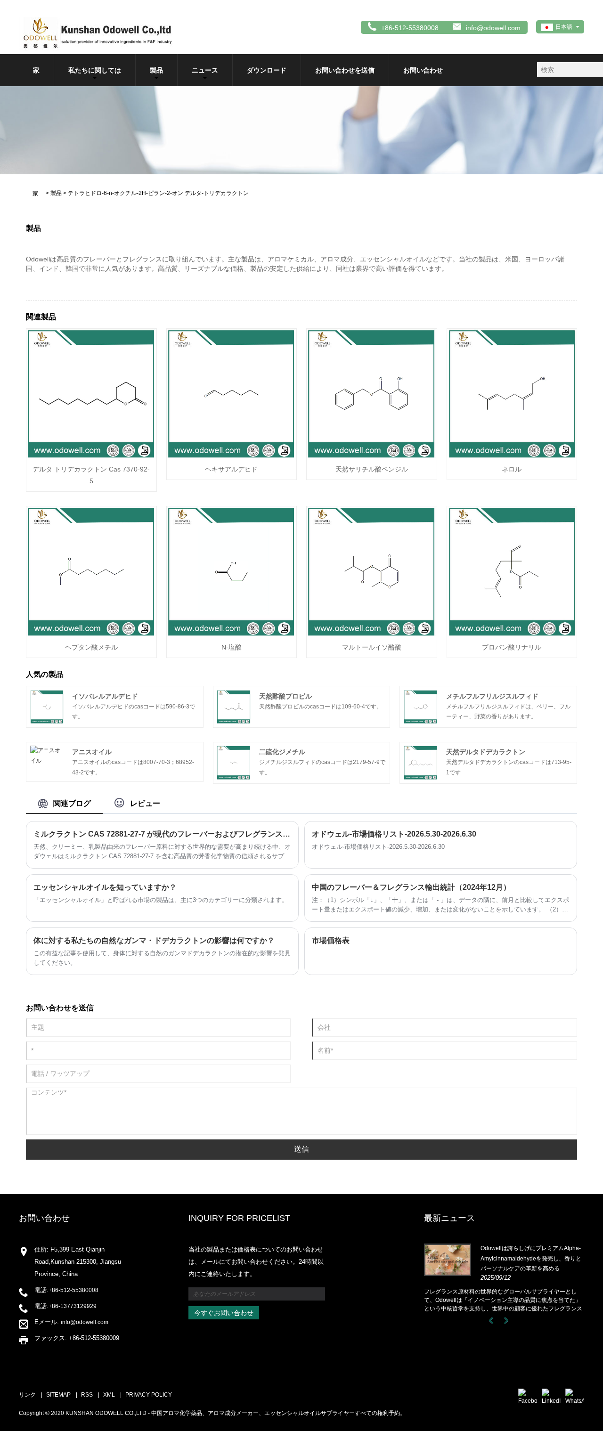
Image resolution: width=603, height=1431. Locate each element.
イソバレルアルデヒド (105, 696)
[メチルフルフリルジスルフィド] (421, 706)
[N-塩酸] (232, 571)
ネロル (512, 469)
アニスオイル (92, 752)
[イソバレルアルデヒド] (47, 706)
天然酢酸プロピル (285, 696)
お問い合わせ (423, 70)
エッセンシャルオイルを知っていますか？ (105, 887)
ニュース (205, 70)
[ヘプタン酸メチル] (91, 571)
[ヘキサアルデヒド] (232, 393)
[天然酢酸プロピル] (234, 706)
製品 (156, 70)
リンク (27, 1394)
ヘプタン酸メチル (91, 647)
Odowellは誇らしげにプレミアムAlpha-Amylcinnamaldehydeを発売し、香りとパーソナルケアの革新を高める (531, 1258)
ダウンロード (266, 70)
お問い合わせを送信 (345, 70)
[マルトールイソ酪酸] (372, 571)
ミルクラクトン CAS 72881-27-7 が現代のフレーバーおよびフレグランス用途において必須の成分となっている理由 (162, 834)
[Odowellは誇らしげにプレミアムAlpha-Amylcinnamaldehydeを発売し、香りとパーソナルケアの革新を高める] (447, 1259)
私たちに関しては (94, 70)
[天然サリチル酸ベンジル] (372, 393)
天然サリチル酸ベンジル (371, 469)
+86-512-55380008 (73, 1290)
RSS (87, 1394)
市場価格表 (331, 940)
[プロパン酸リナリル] (512, 571)
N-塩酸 (231, 647)
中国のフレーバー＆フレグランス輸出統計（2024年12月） (411, 887)
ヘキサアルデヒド (231, 469)
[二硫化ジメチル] (234, 762)
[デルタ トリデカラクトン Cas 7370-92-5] (91, 393)
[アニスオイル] (47, 755)
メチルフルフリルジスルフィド (492, 696)
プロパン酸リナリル (511, 647)
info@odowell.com (493, 28)
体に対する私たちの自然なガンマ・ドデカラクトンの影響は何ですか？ (154, 940)
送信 (301, 1149)
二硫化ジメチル (282, 752)
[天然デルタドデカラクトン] (421, 762)
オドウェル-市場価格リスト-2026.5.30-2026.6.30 (394, 834)
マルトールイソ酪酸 (371, 647)
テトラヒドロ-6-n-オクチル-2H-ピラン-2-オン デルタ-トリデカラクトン (158, 193)
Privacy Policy (148, 1394)
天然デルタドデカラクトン (485, 752)
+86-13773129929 (73, 1306)
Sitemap (58, 1394)
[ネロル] (512, 393)
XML (109, 1394)
